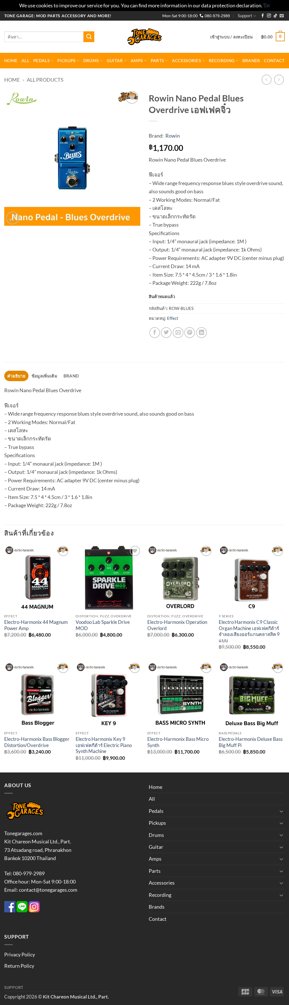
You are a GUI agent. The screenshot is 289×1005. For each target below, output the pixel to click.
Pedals (41, 60)
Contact (274, 60)
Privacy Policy (19, 954)
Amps (137, 60)
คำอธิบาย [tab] (16, 375)
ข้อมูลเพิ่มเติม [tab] (44, 375)
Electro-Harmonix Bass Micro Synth (178, 742)
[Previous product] (279, 80)
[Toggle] (281, 811)
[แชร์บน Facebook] (154, 332)
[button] (231, 37)
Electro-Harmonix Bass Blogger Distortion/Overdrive (36, 742)
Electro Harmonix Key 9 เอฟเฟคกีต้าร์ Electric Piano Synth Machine (104, 745)
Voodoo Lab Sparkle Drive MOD (103, 625)
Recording (222, 60)
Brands (251, 60)
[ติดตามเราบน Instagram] (269, 16)
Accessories (186, 60)
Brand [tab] (71, 375)
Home (10, 60)
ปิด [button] (266, 5)
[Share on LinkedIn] (201, 332)
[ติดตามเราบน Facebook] (263, 16)
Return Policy (19, 966)
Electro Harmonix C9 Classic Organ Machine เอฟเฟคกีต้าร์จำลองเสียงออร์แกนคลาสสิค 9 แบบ (249, 631)
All (25, 60)
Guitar (115, 60)
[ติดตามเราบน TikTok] (275, 16)
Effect (172, 318)
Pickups (66, 60)
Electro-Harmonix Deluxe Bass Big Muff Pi (251, 742)
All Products (45, 80)
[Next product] (267, 80)
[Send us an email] (282, 16)
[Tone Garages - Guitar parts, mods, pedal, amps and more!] (144, 37)
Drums (91, 60)
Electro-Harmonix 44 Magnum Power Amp (36, 625)
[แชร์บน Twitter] (166, 332)
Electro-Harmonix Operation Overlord (177, 625)
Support (245, 15)
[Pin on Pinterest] (189, 332)
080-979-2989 (216, 16)
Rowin (172, 136)
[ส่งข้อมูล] (89, 36)
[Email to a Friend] (178, 332)
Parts (157, 60)
